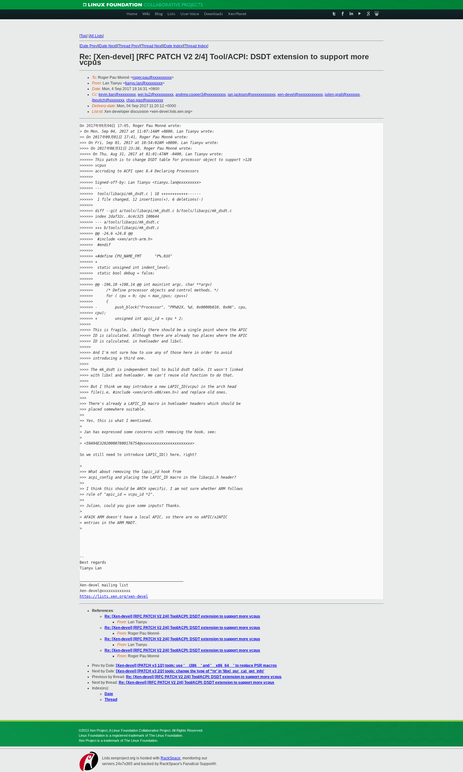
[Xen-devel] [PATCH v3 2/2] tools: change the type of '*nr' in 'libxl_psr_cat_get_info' (190, 671)
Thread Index (196, 46)
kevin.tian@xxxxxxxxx (117, 94)
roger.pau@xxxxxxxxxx (152, 77)
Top (83, 36)
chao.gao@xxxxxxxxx (144, 100)
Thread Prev (128, 46)
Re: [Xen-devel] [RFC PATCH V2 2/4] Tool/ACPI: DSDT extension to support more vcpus (182, 616)
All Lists (96, 36)
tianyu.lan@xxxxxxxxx (144, 83)
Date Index (173, 46)
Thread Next (151, 46)
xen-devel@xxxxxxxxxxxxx (300, 94)
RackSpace (170, 758)
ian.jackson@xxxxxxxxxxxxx (252, 94)
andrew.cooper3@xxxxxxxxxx (200, 94)
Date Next (107, 46)
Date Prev (88, 46)
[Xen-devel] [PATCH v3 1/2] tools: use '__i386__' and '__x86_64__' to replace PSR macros (196, 665)
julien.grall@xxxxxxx (342, 94)
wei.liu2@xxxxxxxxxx (156, 94)
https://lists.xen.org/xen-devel (114, 596)
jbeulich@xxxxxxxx (108, 100)
